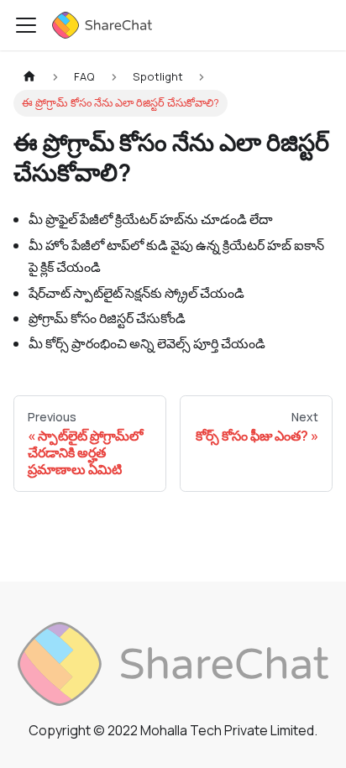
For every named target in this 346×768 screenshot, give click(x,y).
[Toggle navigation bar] (26, 25)
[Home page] (29, 77)
